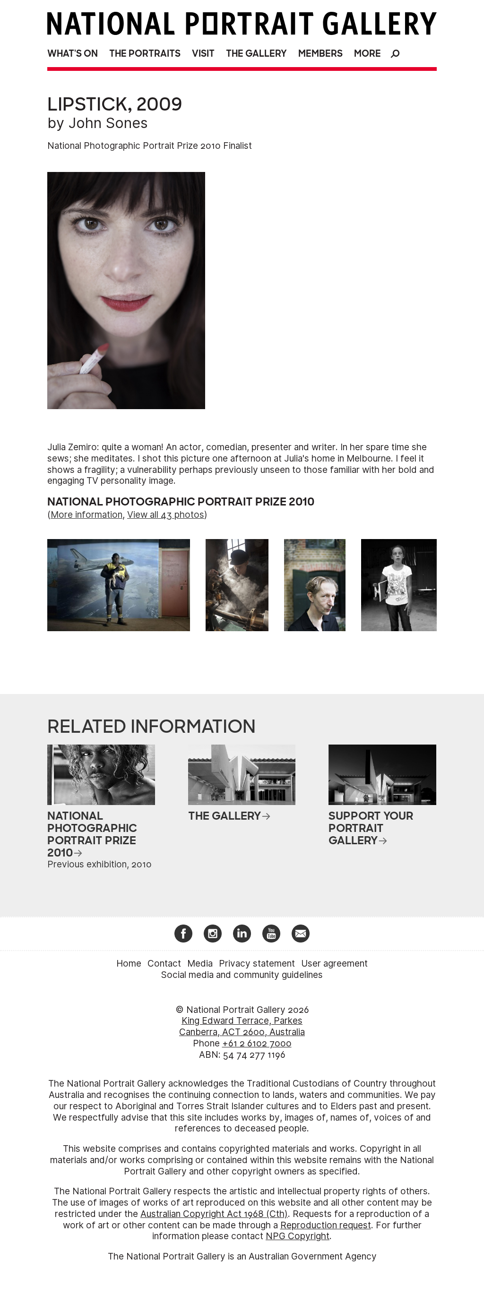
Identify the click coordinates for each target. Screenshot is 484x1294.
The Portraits (145, 54)
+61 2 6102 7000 (257, 1043)
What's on (72, 54)
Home (128, 963)
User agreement (334, 963)
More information (86, 514)
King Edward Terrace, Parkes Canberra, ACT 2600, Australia (242, 1026)
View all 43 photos (165, 514)
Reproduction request (325, 1225)
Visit (203, 54)
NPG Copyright (297, 1236)
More (367, 54)
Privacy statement (257, 963)
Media (200, 963)
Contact (164, 963)
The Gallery (256, 54)
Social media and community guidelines (242, 974)
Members (320, 54)
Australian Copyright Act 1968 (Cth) (214, 1213)
